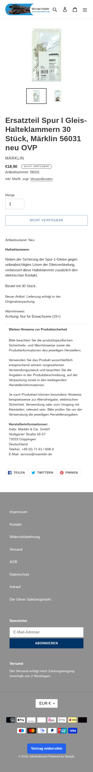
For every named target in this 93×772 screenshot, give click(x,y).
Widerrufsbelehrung (25, 537)
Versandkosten (41, 179)
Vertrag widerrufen (46, 748)
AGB (13, 562)
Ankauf (15, 587)
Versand (16, 549)
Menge (10, 195)
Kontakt (15, 524)
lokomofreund (38, 756)
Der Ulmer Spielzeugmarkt (30, 599)
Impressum (18, 512)
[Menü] (85, 9)
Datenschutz (19, 574)
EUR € (45, 703)
